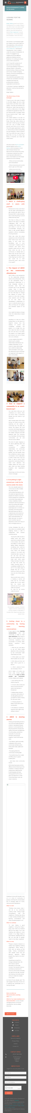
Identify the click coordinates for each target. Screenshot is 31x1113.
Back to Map (11, 1013)
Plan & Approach (14, 32)
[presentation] (13, 1088)
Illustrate (17, 1100)
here (23, 614)
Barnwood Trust (18, 46)
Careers (15, 1043)
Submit (8, 1093)
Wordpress (17, 1027)
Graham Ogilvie (16, 1103)
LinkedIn (16, 1022)
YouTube (16, 1030)
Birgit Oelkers (9, 23)
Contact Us (15, 1046)
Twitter (17, 1025)
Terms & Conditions (15, 1038)
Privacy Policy (15, 1041)
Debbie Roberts (13, 1105)
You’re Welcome (10, 48)
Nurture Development (12, 7)
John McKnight (19, 144)
